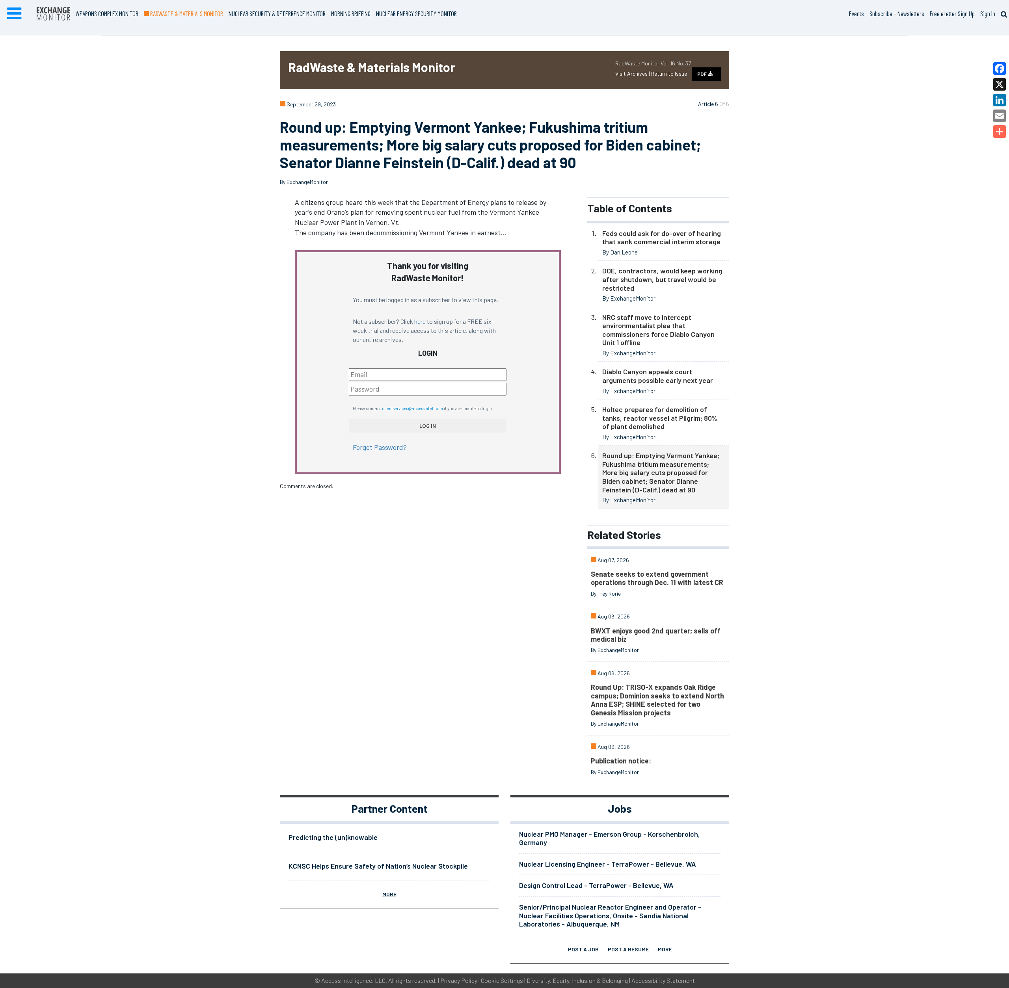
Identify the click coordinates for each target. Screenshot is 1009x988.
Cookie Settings (502, 980)
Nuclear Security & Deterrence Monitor (277, 13)
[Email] (999, 116)
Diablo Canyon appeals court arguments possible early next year (657, 375)
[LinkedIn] (999, 100)
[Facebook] (999, 68)
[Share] (999, 131)
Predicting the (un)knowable (333, 837)
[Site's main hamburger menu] (14, 13)
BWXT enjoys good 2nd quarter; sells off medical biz (655, 635)
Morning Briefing (350, 13)
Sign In (987, 13)
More (389, 894)
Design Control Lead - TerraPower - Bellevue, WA (596, 885)
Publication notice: (621, 760)
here (420, 321)
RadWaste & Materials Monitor (186, 13)
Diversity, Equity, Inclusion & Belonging (577, 980)
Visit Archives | (633, 73)
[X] (999, 84)
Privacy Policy (458, 980)
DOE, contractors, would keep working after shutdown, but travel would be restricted (662, 279)
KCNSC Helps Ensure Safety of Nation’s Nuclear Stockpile (378, 866)
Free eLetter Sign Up (952, 13)
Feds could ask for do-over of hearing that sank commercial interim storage (661, 237)
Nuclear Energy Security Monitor (416, 13)
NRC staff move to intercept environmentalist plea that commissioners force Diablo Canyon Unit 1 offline (658, 330)
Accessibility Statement (663, 980)
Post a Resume (628, 949)
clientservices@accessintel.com (412, 408)
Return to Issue (669, 73)
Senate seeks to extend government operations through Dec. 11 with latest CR (657, 578)
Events (856, 13)
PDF (702, 74)
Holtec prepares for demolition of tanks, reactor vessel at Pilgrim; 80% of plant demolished (659, 418)
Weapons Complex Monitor (107, 13)
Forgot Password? (380, 447)
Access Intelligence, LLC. (354, 980)
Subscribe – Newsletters (896, 13)
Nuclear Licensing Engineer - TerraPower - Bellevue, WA (607, 864)
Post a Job (583, 949)
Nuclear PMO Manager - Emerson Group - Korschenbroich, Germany (609, 838)
